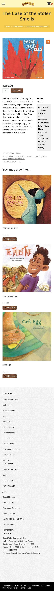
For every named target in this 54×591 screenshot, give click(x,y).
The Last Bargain (10, 228)
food (34, 156)
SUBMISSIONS (8, 530)
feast (29, 156)
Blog (4, 416)
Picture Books (18, 26)
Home (8, 26)
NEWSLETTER (8, 502)
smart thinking (19, 159)
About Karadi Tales (10, 399)
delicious (23, 156)
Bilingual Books (9, 410)
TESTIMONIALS (9, 524)
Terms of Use (25, 588)
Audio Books (8, 405)
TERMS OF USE (9, 454)
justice (38, 156)
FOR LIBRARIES (9, 427)
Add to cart (16, 91)
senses (11, 159)
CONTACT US (8, 480)
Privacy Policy (12, 588)
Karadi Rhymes (9, 432)
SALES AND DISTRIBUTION (14, 519)
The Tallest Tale (10, 296)
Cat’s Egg (7, 364)
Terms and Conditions (11, 449)
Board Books (8, 421)
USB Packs (7, 460)
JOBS (5, 491)
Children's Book (13, 156)
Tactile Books (8, 443)
